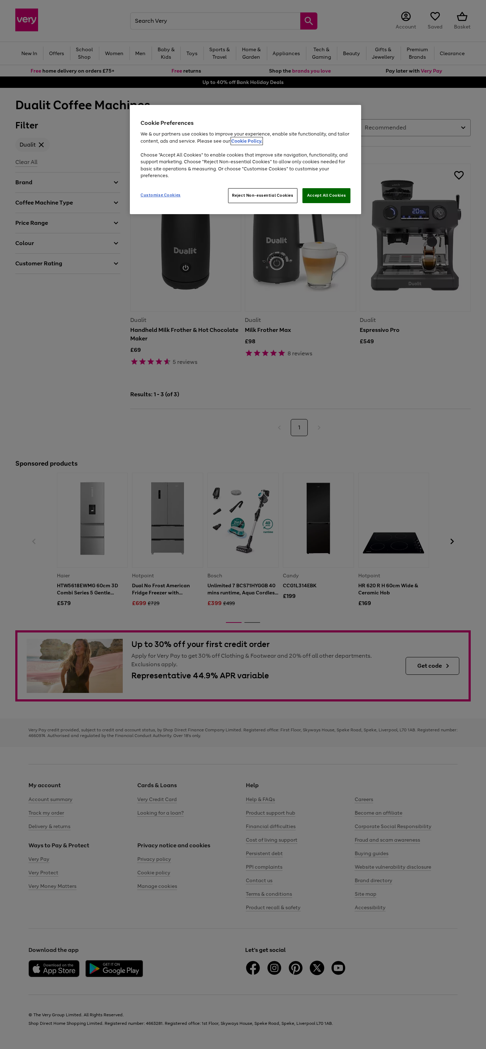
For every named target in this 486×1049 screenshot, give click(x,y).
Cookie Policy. (246, 141)
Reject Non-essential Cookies (263, 195)
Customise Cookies (161, 195)
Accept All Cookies (326, 195)
